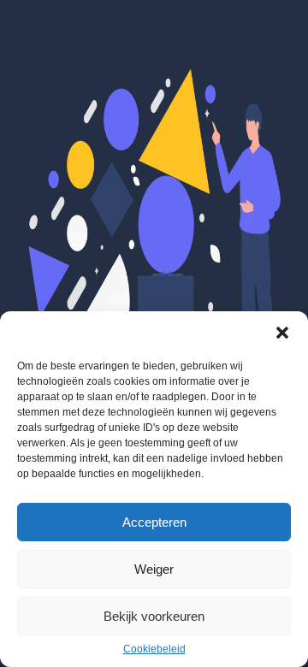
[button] (282, 332)
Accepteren (154, 522)
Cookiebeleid (154, 649)
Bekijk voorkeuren (154, 616)
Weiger (154, 569)
